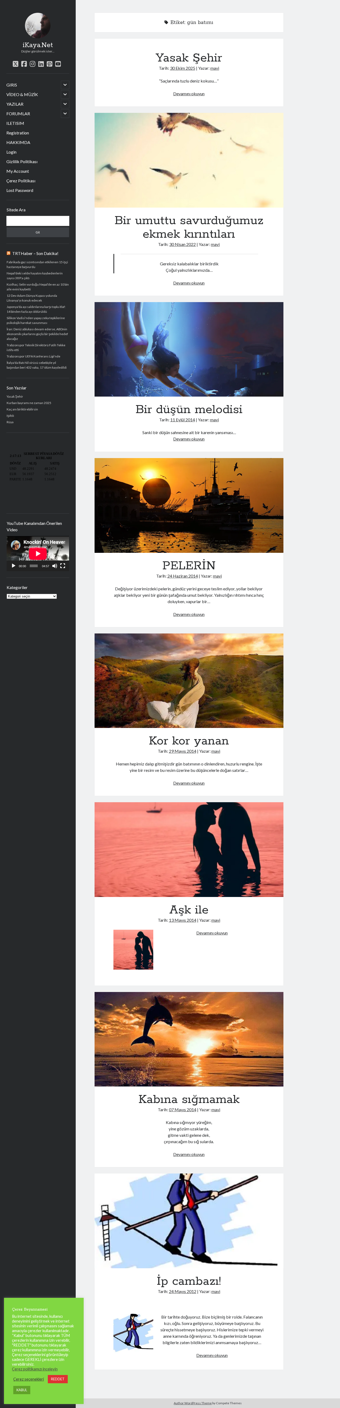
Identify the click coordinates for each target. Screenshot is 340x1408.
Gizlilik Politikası (21, 161)
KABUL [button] (21, 1390)
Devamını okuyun (189, 93)
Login (11, 151)
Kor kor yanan (189, 680)
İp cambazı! (189, 1221)
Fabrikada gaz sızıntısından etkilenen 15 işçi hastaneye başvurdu (37, 264)
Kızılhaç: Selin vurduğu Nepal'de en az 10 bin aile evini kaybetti (38, 286)
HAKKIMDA (18, 142)
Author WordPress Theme (193, 1403)
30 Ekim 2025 (182, 68)
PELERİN (189, 505)
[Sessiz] (54, 566)
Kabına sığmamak (189, 1039)
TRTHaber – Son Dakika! (35, 253)
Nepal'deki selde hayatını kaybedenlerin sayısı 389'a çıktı (35, 275)
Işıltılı (10, 416)
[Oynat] (13, 566)
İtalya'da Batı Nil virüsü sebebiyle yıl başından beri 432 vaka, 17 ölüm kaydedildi (37, 365)
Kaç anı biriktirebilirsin (22, 409)
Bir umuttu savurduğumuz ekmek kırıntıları (189, 160)
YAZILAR (14, 103)
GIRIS (11, 84)
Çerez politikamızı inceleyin (35, 1369)
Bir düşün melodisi (189, 349)
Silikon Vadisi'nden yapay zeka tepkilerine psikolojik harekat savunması (36, 320)
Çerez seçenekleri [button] (28, 1379)
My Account (17, 171)
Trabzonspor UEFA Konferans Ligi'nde (33, 356)
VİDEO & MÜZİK (22, 94)
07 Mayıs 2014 (182, 1109)
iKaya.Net (38, 45)
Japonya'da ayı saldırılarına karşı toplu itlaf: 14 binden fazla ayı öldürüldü (36, 309)
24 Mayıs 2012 (182, 1291)
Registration (17, 132)
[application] (38, 553)
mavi (214, 68)
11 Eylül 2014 (182, 419)
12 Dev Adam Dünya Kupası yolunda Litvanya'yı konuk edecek (32, 298)
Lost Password (19, 190)
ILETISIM (15, 123)
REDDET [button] (58, 1379)
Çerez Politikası (20, 180)
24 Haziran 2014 (182, 575)
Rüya (10, 422)
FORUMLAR (18, 113)
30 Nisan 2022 (182, 244)
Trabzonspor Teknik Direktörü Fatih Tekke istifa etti (36, 347)
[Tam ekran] (62, 566)
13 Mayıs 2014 (182, 920)
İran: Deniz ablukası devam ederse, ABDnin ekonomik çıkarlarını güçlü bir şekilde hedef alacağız (37, 334)
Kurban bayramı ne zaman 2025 (29, 403)
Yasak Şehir (15, 396)
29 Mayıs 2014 (182, 751)
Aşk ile (189, 849)
